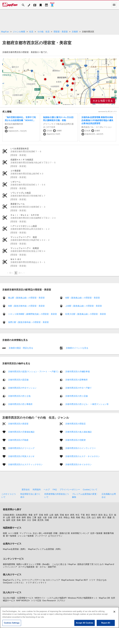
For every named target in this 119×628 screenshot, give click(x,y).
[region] (59, 81)
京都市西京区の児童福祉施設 (21, 432)
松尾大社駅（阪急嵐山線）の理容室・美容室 (85, 314)
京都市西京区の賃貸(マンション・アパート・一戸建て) (33, 371)
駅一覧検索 (11, 536)
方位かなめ (101, 580)
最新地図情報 (9, 564)
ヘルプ (47, 489)
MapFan (5, 31)
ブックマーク (41, 536)
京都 (50, 517)
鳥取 (73, 517)
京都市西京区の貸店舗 (18, 379)
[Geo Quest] (52, 5)
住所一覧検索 (96, 533)
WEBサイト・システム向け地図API (51, 598)
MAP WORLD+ (23, 600)
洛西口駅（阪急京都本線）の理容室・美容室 (28, 322)
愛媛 (109, 517)
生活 (31, 31)
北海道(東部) (9, 515)
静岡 (24, 517)
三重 (34, 517)
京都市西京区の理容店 (75, 423)
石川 (111, 515)
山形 (51, 515)
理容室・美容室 (61, 31)
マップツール (25, 533)
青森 (30, 515)
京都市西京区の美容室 (18, 423)
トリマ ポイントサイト (36, 582)
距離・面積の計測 (61, 533)
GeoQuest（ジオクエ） (14, 582)
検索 (5, 533)
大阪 (45, 517)
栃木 (67, 515)
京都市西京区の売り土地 (19, 396)
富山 (106, 515)
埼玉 (77, 515)
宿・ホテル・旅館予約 (46, 567)
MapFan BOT (81, 580)
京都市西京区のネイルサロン (78, 464)
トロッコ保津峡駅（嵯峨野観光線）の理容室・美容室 (32, 314)
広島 (88, 517)
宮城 (41, 515)
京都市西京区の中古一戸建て (78, 388)
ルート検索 (13, 533)
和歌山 (67, 517)
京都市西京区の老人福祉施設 (78, 432)
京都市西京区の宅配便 (75, 440)
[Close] (114, 611)
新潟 (100, 515)
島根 (78, 517)
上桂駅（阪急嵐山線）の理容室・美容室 (83, 306)
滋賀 (39, 517)
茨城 (62, 515)
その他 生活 (43, 31)
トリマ (92, 580)
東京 (88, 515)
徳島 (99, 517)
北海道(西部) (21, 515)
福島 (57, 515)
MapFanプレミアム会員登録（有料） (45, 549)
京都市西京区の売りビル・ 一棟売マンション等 (87, 404)
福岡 (8, 520)
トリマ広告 (36, 600)
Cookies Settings (11, 623)
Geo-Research (49, 600)
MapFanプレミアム (12, 580)
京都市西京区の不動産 (18, 440)
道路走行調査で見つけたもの (90, 564)
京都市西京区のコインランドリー (80, 448)
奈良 (60, 517)
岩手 (36, 515)
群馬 (72, 515)
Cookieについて (90, 489)
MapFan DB (104, 598)
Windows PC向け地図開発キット (83, 598)
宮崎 (34, 520)
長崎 (19, 520)
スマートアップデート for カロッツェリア (41, 580)
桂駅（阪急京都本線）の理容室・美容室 (26, 306)
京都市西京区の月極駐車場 (77, 371)
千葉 (83, 515)
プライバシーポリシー (70, 489)
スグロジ (61, 600)
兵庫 (55, 517)
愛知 (29, 517)
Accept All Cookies (84, 623)
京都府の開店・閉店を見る (20, 348)
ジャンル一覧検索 (25, 536)
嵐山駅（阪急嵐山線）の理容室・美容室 (26, 298)
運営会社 (26, 489)
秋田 (46, 515)
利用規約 (37, 489)
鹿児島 (40, 520)
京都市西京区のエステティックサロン (25, 464)
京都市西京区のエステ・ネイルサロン (82, 456)
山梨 (8, 517)
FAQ (55, 489)
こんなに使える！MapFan (64, 564)
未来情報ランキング (80, 533)
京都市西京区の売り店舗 (76, 396)
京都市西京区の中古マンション (22, 388)
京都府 (75, 31)
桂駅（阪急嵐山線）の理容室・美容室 (82, 298)
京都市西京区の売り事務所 (20, 404)
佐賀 (13, 520)
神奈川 (94, 515)
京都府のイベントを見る (76, 348)
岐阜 (19, 517)
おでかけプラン (55, 536)
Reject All (105, 623)
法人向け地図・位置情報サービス (18, 598)
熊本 (24, 520)
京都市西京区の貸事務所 (76, 379)
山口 (94, 517)
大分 (29, 520)
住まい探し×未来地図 (42, 533)
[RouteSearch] (29, 5)
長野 (13, 517)
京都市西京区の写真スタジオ (21, 456)
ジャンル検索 (19, 31)
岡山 (83, 517)
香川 (104, 517)
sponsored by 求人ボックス (107, 111)
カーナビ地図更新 (26, 567)
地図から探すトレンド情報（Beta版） (33, 564)
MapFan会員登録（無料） (15, 549)
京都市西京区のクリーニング (21, 448)
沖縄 (47, 520)
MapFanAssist (67, 580)
